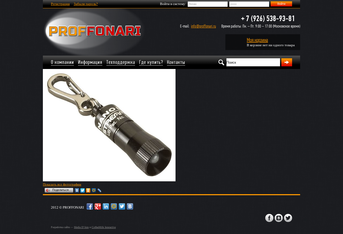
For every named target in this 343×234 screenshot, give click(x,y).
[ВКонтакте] (77, 190)
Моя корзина (257, 40)
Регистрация (60, 4)
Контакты (176, 62)
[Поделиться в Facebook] (90, 206)
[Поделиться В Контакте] (130, 206)
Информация (90, 62)
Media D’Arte (81, 227)
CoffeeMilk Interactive (104, 227)
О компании (62, 62)
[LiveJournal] (99, 190)
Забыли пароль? (86, 4)
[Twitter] (82, 190)
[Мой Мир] (94, 190)
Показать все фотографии (62, 184)
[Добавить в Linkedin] (106, 206)
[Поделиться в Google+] (98, 206)
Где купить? (151, 62)
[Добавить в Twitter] (122, 206)
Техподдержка (120, 62)
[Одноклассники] (88, 190)
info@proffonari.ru (203, 26)
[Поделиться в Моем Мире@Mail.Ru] (114, 206)
